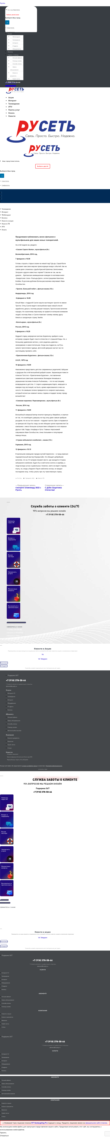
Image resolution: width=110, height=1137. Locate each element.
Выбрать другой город (13, 14)
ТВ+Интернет (16, 37)
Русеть (2, 3)
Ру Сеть (19, 478)
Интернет (15, 43)
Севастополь (10, 28)
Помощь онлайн (17, 61)
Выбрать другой (42, 166)
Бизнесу (10, 52)
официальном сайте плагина (96, 1123)
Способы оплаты (17, 64)
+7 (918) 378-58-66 (14, 630)
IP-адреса (15, 46)
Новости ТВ (41, 478)
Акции (11, 97)
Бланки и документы (14, 74)
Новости (11, 116)
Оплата (11, 113)
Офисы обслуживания (14, 68)
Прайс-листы (16, 79)
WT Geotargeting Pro (39, 1123)
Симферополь (6, 185)
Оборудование (17, 49)
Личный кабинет (17, 58)
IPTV (10, 107)
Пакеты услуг (14, 110)
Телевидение (16, 40)
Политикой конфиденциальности (54, 766)
